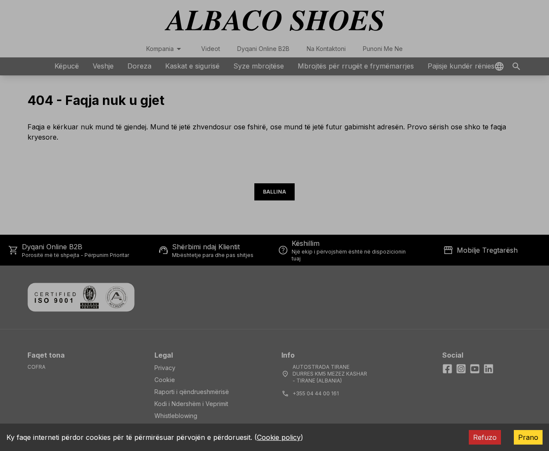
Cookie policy (279, 437)
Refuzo (485, 437)
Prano (528, 437)
